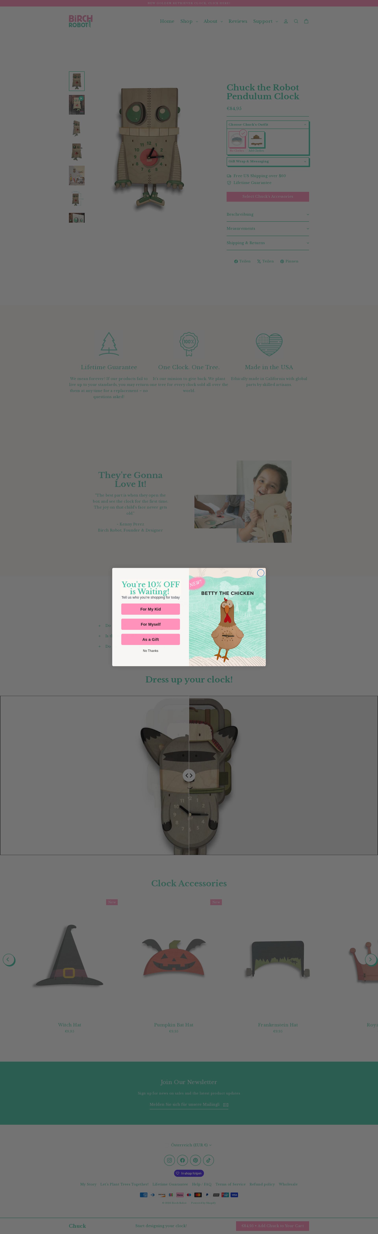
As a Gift (150, 639)
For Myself (151, 624)
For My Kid (150, 609)
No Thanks (150, 650)
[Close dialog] (260, 572)
